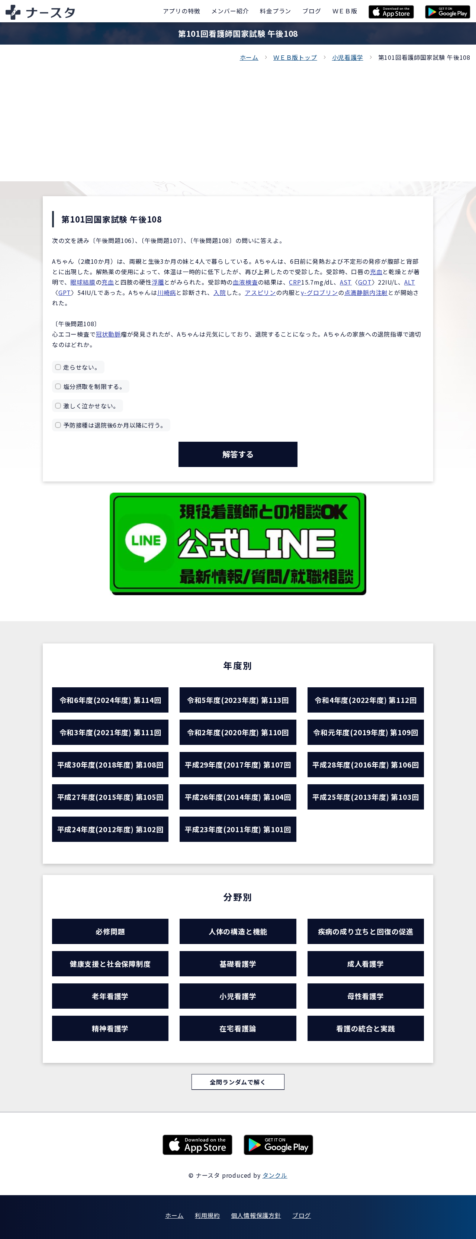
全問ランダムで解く (238, 1081)
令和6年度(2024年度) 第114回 (110, 700)
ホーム (249, 57)
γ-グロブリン (319, 292)
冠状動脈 (108, 334)
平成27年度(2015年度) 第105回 (110, 797)
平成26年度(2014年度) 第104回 (238, 797)
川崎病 (166, 292)
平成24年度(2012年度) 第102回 (110, 829)
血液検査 (245, 282)
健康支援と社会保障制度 (110, 964)
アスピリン (260, 292)
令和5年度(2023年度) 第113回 (238, 700)
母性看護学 (365, 996)
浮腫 (158, 282)
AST (346, 282)
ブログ (301, 1215)
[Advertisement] (238, 118)
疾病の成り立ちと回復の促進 (366, 931)
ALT (409, 282)
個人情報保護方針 (256, 1215)
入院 (219, 292)
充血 (376, 271)
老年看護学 (110, 996)
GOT (365, 282)
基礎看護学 (237, 964)
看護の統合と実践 (365, 1028)
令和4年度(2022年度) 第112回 (365, 700)
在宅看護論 (237, 1028)
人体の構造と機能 (238, 931)
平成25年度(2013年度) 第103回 (365, 797)
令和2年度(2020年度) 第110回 (238, 732)
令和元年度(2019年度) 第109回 (365, 732)
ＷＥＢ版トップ (295, 57)
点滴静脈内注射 (366, 292)
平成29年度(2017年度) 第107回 (238, 764)
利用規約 (207, 1215)
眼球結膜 (82, 282)
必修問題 (110, 931)
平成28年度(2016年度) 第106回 (365, 764)
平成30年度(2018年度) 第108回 (110, 764)
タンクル (275, 1175)
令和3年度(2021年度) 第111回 (110, 732)
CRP (295, 282)
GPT (64, 292)
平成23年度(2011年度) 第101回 (238, 829)
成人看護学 (365, 964)
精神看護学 (110, 1028)
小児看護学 (347, 57)
